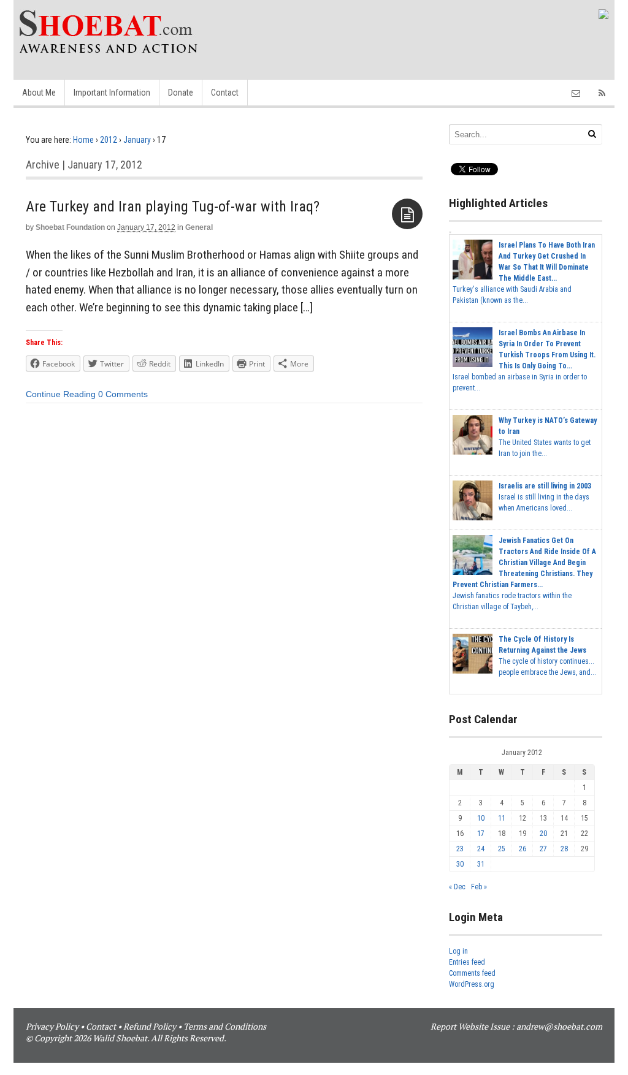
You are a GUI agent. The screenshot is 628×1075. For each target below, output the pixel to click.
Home (83, 140)
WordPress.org (471, 984)
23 (460, 849)
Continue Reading (61, 394)
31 (480, 864)
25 (501, 849)
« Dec (457, 887)
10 (480, 818)
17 (480, 833)
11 (501, 818)
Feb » (479, 887)
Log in (458, 951)
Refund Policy (149, 1026)
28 (564, 849)
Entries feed (467, 962)
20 (543, 833)
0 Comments (123, 394)
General (199, 227)
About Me (39, 92)
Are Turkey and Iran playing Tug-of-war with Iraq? (173, 206)
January (137, 140)
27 (543, 849)
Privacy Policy (52, 1026)
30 (460, 864)
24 (480, 849)
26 (522, 849)
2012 (108, 140)
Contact (225, 92)
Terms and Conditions (224, 1026)
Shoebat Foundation (70, 227)
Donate (180, 92)
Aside (407, 214)
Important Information (112, 92)
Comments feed (472, 973)
